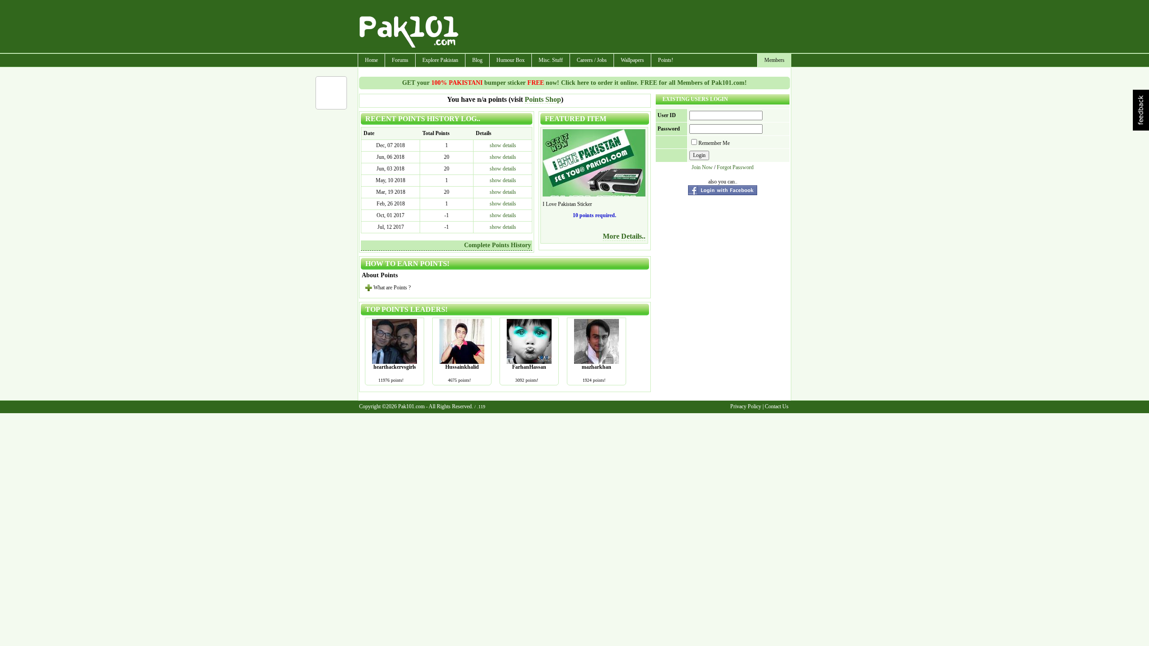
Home (371, 60)
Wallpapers (632, 60)
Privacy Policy (745, 406)
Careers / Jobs (592, 60)
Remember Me (714, 143)
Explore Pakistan (440, 60)
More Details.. (624, 236)
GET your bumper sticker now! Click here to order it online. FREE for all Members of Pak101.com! (574, 82)
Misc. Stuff (551, 60)
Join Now (702, 167)
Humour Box (510, 60)
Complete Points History (497, 245)
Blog (477, 60)
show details (503, 145)
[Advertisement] (625, 27)
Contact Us (777, 406)
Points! (665, 60)
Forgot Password (735, 167)
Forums (400, 60)
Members (774, 60)
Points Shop (543, 99)
